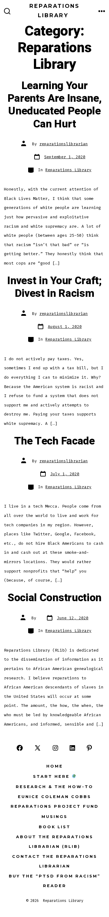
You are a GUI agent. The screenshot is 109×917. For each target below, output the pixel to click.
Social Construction (54, 598)
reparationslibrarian (63, 143)
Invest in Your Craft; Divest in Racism (54, 287)
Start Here (52, 776)
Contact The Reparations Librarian (54, 861)
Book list (55, 827)
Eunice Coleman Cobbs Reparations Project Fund (55, 801)
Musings (54, 816)
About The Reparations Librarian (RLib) (54, 842)
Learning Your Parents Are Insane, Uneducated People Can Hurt (55, 105)
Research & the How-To (54, 786)
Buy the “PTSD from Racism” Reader (55, 881)
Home (54, 766)
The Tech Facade (54, 441)
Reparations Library (68, 169)
